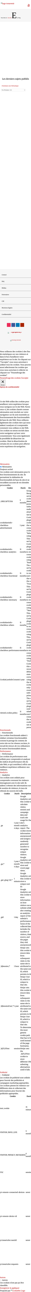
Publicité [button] (3, 1072)
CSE (3, 301)
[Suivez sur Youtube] (22, 325)
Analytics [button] (4, 772)
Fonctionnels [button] (5, 730)
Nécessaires (7, 467)
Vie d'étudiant (13, 110)
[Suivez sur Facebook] (13, 325)
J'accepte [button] (24, 378)
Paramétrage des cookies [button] (10, 378)
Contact (4, 275)
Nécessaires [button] (5, 464)
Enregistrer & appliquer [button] (9, 1288)
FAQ (3, 281)
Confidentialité (6, 314)
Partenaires (5, 294)
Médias (4, 288)
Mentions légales (7, 308)
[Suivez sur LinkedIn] (18, 325)
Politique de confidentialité (15, 260)
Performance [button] (5, 751)
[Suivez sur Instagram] (9, 325)
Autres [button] (3, 1277)
